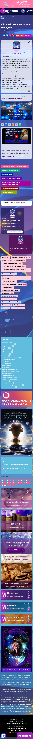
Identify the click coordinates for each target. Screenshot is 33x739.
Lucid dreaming (6, 342)
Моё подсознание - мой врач (12, 357)
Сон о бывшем (19, 305)
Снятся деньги (7, 305)
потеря (12, 98)
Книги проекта (6, 365)
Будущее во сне (8, 349)
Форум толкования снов (9, 386)
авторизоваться (6, 204)
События (7, 363)
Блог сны (8, 17)
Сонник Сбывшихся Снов (9, 192)
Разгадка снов (7, 351)
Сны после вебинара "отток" (11, 302)
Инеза (4, 218)
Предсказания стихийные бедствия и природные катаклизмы (15, 277)
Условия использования (16, 730)
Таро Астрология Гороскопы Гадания (13, 385)
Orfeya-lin (8, 53)
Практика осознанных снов (10, 371)
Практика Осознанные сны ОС (11, 263)
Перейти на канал (8, 156)
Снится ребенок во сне (9, 299)
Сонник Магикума (7, 174)
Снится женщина (8, 293)
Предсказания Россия (9, 274)
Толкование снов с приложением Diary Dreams (15, 166)
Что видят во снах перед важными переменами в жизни (15, 465)
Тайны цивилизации (8, 383)
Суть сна (5, 307)
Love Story (7, 353)
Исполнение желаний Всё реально (12, 461)
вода (22, 96)
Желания (5, 257)
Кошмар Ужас (7, 260)
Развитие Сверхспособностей (10, 170)
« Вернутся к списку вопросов (8, 30)
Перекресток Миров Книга (9, 369)
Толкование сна (18, 307)
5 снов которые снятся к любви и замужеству (14, 468)
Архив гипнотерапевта (9, 344)
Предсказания (7, 373)
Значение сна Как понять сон (21, 257)
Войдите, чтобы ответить (15, 231)
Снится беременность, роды (10, 290)
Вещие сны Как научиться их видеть (12, 471)
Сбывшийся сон (7, 287)
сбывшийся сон (12, 96)
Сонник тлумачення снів (9, 379)
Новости (5, 367)
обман (20, 98)
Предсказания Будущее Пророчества (13, 266)
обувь (5, 98)
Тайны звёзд (6, 381)
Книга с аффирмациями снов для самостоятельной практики (11, 183)
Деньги (6, 355)
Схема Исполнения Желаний (10, 188)
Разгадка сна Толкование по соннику (14, 284)
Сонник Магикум (7, 375)
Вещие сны (6, 348)
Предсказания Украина (9, 281)
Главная (3, 17)
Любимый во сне (19, 260)
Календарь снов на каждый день (11, 178)
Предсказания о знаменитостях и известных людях (14, 270)
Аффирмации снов (8, 346)
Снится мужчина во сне (9, 296)
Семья (6, 361)
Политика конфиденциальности (16, 728)
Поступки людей (9, 359)
